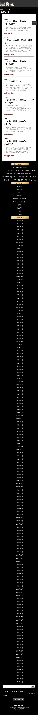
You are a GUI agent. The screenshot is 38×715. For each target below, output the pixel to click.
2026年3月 (20, 233)
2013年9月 (20, 660)
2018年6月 (20, 499)
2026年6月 (20, 227)
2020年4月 (20, 431)
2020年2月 (20, 437)
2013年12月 (19, 651)
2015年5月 (20, 611)
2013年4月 (20, 676)
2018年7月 (20, 496)
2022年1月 (20, 375)
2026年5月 (20, 230)
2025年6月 (20, 261)
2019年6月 (20, 462)
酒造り (20, 192)
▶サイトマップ (11, 691)
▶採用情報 (4, 695)
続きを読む (10, 33)
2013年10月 (19, 657)
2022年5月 (20, 363)
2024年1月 (20, 304)
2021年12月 (19, 378)
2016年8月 (20, 567)
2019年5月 (20, 465)
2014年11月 (19, 620)
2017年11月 (19, 521)
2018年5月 (20, 502)
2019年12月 (19, 443)
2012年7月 (20, 679)
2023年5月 (20, 329)
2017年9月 (20, 527)
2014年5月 (20, 638)
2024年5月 (20, 295)
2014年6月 (20, 635)
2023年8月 (20, 319)
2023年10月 (19, 313)
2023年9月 (20, 316)
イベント (19, 189)
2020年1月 (20, 440)
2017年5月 (20, 539)
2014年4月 (20, 641)
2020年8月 (20, 425)
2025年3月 (20, 267)
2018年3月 (20, 508)
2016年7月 (20, 570)
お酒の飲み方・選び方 (19, 198)
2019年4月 (20, 468)
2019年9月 (20, 453)
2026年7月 (20, 224)
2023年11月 (19, 310)
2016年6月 (20, 573)
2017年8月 (20, 530)
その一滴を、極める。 (19, 202)
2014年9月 (20, 626)
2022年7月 (20, 357)
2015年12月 (19, 589)
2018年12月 (19, 480)
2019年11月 (19, 446)
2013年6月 (20, 669)
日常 (19, 211)
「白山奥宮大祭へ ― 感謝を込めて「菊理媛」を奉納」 (19, 170)
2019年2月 (20, 474)
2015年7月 (20, 604)
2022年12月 (19, 341)
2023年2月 (20, 335)
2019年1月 (20, 477)
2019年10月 (19, 450)
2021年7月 (20, 394)
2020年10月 (19, 419)
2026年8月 (20, 220)
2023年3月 (20, 332)
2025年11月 (19, 245)
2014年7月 (20, 632)
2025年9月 (20, 251)
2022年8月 (20, 354)
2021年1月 (20, 409)
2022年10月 (19, 347)
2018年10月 (19, 487)
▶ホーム (4, 691)
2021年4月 (20, 400)
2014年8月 (20, 629)
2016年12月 (19, 555)
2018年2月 (20, 511)
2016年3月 (20, 580)
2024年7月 (20, 292)
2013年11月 (19, 654)
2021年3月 (20, 403)
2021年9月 (20, 388)
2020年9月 (20, 422)
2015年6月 (20, 607)
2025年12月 (19, 242)
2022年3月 (20, 369)
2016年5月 (20, 576)
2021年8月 (20, 391)
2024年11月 (19, 279)
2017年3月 (20, 545)
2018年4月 (20, 505)
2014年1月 (20, 648)
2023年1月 (20, 338)
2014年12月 (19, 617)
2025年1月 (20, 273)
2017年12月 (19, 518)
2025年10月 (19, 248)
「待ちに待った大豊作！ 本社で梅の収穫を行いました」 (19, 180)
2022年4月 (20, 366)
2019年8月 (20, 456)
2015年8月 (20, 601)
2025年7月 (20, 258)
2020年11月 (19, 415)
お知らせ (19, 186)
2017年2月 (20, 549)
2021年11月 (19, 381)
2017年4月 (20, 542)
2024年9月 (20, 285)
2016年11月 (19, 558)
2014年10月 (19, 623)
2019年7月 (20, 459)
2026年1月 (20, 239)
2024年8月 (20, 289)
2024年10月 (19, 282)
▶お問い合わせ (31, 693)
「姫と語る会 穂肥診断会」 (20, 167)
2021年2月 (20, 406)
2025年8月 (20, 254)
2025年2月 (20, 270)
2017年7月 (20, 533)
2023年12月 (19, 307)
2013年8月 (20, 663)
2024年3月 (20, 298)
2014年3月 (20, 645)
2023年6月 (20, 326)
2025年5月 (20, 264)
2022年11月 (19, 344)
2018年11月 (19, 484)
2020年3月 (20, 434)
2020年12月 (19, 412)
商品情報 (19, 208)
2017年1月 (20, 552)
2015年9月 (20, 598)
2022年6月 (20, 360)
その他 (20, 214)
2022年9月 (20, 350)
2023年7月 (20, 323)
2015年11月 (19, 592)
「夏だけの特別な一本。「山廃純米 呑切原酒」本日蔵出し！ (20, 177)
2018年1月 (20, 515)
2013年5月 (20, 672)
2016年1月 (20, 586)
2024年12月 (19, 276)
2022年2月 (20, 372)
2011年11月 (19, 682)
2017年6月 (20, 536)
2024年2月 (20, 301)
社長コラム (19, 195)
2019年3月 (20, 471)
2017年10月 (19, 524)
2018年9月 (20, 490)
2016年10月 (19, 561)
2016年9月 (20, 564)
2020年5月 (20, 428)
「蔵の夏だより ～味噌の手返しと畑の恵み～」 (20, 173)
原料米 (20, 205)
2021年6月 (20, 397)
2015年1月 (20, 614)
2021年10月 (19, 384)
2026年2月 (20, 236)
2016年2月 (20, 583)
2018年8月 (20, 493)
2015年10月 (19, 595)
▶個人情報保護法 (20, 691)
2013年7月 (20, 666)
